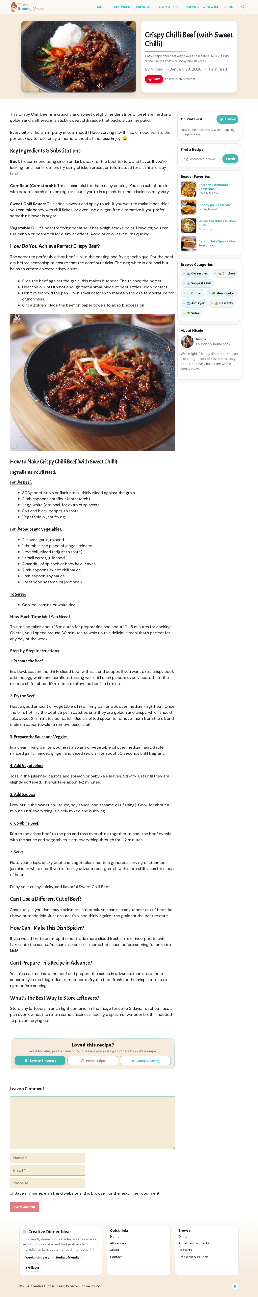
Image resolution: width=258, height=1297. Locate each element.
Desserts (185, 1250)
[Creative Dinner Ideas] (27, 7)
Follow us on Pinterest (180, 79)
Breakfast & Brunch (193, 1257)
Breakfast (144, 7)
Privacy (71, 1286)
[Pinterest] (235, 1286)
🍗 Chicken (226, 273)
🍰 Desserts (224, 303)
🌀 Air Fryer (196, 303)
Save (156, 79)
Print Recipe (95, 1061)
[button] (243, 7)
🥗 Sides (193, 313)
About (229, 7)
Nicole (157, 69)
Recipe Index (120, 7)
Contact (116, 1257)
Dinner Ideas (169, 7)
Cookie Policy (89, 1286)
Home (100, 7)
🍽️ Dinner (194, 293)
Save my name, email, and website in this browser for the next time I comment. (87, 1193)
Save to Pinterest (42, 1060)
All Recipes (118, 1243)
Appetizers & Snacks (193, 1243)
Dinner (183, 1236)
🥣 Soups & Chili (199, 283)
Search (230, 159)
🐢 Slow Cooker (223, 293)
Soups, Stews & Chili (202, 7)
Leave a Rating (147, 1061)
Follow (230, 119)
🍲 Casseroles (197, 273)
